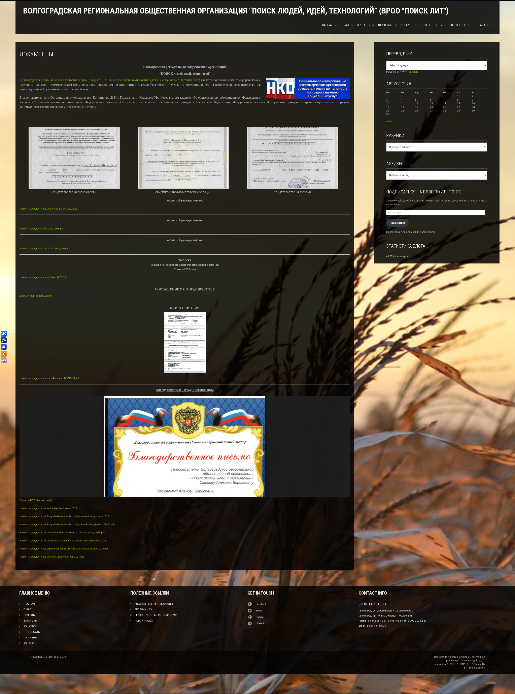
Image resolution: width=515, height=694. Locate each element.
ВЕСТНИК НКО (143, 609)
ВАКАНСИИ (385, 25)
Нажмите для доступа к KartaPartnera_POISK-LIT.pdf (49, 378)
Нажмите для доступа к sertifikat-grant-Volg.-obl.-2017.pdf (52, 556)
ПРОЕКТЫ (363, 25)
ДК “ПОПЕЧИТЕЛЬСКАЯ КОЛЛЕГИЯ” (156, 615)
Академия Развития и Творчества (154, 603)
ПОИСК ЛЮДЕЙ (144, 620)
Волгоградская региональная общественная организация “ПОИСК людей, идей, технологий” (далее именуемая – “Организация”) (110, 80)
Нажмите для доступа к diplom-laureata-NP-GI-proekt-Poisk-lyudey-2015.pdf (62, 532)
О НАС (345, 25)
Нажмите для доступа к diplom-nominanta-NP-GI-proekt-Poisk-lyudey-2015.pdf (63, 540)
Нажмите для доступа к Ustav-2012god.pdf (44, 248)
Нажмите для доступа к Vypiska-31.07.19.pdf (45, 277)
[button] (74, 161)
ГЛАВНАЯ (327, 25)
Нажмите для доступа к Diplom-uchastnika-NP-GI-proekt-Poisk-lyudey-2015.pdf (64, 548)
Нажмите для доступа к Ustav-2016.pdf (42, 228)
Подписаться (397, 222)
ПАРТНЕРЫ (457, 25)
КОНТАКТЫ (480, 25)
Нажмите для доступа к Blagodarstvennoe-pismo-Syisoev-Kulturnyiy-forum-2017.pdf (66, 516)
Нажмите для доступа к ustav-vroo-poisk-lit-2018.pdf (49, 208)
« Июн (389, 121)
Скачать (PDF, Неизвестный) (36, 500)
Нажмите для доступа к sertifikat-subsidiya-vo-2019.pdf (50, 508)
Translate (413, 71)
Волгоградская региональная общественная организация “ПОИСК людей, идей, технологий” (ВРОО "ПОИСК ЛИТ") (236, 10)
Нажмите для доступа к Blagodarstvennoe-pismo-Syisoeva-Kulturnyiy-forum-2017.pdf (67, 524)
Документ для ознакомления (36, 295)
